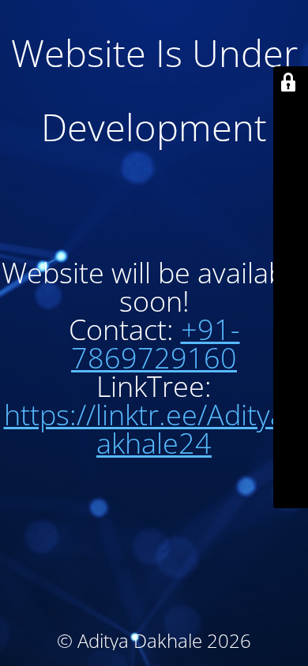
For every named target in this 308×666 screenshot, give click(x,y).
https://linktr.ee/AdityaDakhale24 (154, 428)
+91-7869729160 (155, 343)
